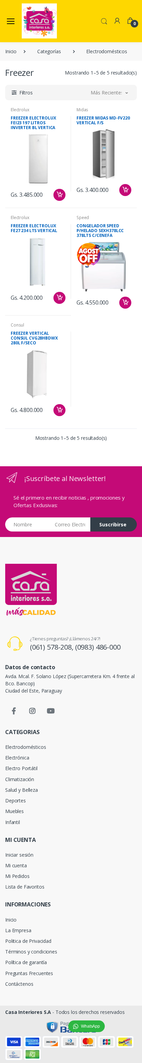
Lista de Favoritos (24, 886)
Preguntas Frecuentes (29, 973)
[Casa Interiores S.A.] (39, 20)
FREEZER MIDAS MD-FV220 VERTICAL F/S (103, 120)
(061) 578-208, (52, 647)
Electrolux (20, 110)
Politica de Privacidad (28, 941)
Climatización (19, 779)
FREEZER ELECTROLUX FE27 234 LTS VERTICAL (34, 228)
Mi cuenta (16, 865)
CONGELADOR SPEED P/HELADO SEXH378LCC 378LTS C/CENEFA (100, 230)
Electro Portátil (21, 768)
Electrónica (17, 757)
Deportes (15, 800)
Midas (82, 110)
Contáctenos (19, 984)
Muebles (14, 811)
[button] (104, 20)
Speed (83, 217)
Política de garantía (26, 962)
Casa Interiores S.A (28, 1012)
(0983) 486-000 (98, 647)
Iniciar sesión (19, 854)
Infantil (12, 822)
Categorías (49, 51)
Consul (17, 325)
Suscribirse (112, 524)
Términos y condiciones (31, 951)
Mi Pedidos (17, 876)
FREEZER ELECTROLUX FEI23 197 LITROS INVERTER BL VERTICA (33, 122)
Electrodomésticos (106, 51)
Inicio (11, 51)
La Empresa (18, 930)
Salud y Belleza (21, 790)
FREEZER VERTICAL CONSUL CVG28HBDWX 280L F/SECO (34, 338)
